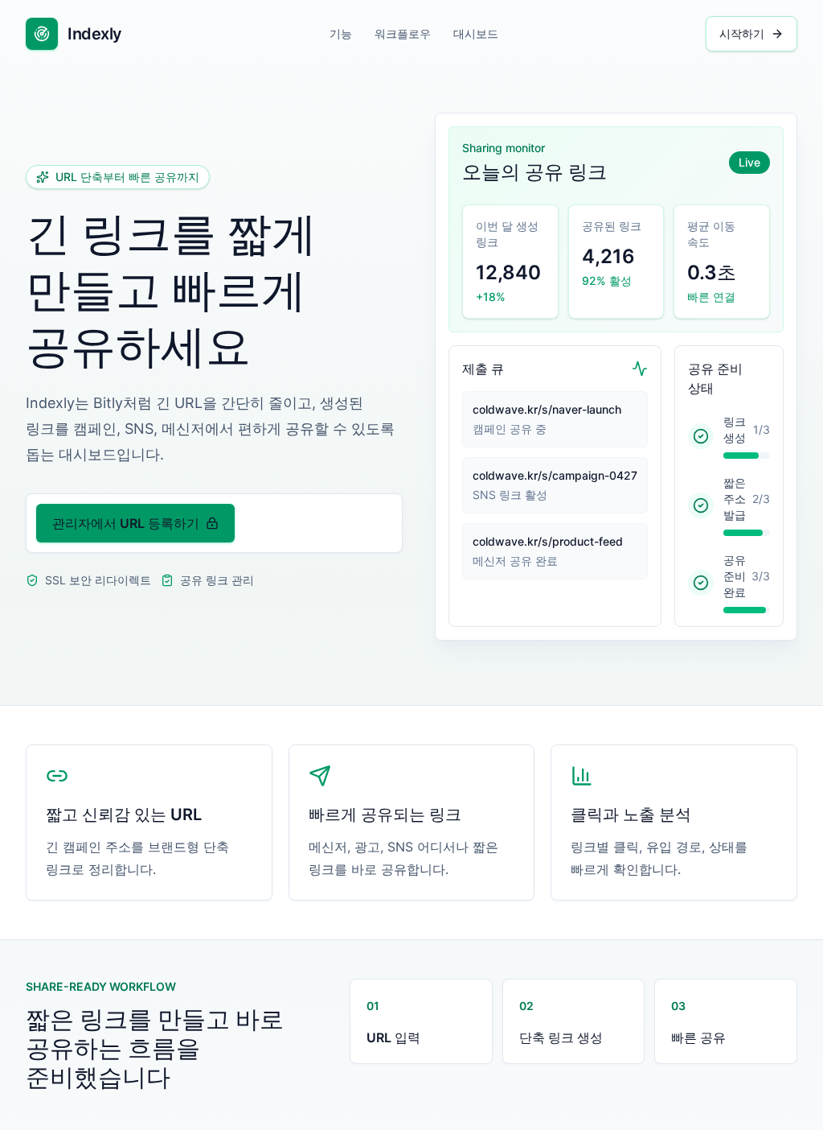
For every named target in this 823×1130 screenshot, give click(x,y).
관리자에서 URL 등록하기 (125, 523)
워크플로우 (403, 33)
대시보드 (475, 33)
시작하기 (741, 33)
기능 (341, 33)
